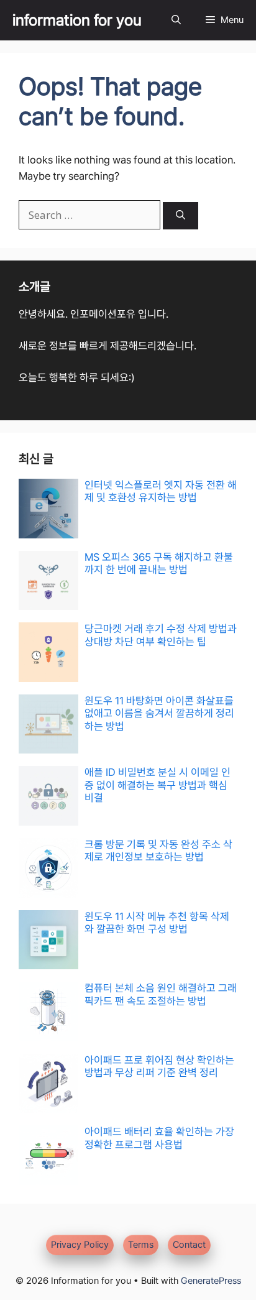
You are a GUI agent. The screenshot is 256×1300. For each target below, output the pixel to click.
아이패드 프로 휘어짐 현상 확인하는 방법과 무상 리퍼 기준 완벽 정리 (159, 1066)
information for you (77, 20)
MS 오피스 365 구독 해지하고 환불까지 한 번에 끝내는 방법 (159, 563)
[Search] (180, 216)
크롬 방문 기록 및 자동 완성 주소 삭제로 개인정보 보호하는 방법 (158, 850)
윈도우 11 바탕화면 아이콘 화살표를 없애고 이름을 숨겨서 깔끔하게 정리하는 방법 (159, 713)
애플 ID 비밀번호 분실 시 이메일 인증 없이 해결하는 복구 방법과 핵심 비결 (158, 785)
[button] (176, 20)
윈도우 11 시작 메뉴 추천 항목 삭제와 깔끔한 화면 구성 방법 (157, 922)
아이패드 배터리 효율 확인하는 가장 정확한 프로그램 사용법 (159, 1137)
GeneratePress (211, 1280)
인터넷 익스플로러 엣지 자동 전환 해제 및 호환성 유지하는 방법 (161, 491)
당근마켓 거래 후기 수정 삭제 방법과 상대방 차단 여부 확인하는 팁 (161, 634)
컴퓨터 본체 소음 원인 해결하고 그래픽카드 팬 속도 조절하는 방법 (161, 994)
